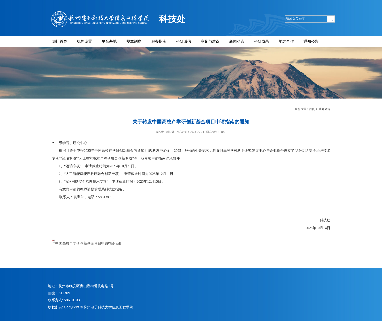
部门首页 (59, 41)
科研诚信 (183, 41)
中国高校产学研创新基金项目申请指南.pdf (88, 243)
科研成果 (261, 41)
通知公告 (311, 41)
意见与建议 (210, 41)
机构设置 (84, 41)
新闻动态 (236, 41)
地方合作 (286, 41)
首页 (312, 109)
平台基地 (109, 41)
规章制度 (133, 41)
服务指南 (158, 41)
